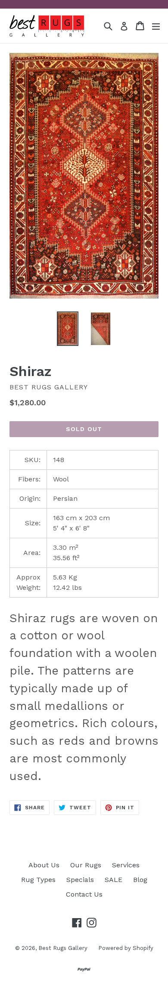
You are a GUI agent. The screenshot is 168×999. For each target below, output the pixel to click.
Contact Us (84, 894)
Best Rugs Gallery (62, 948)
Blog (140, 880)
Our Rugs (85, 865)
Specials (80, 880)
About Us (43, 865)
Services (126, 865)
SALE (113, 880)
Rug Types (38, 880)
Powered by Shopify (125, 948)
